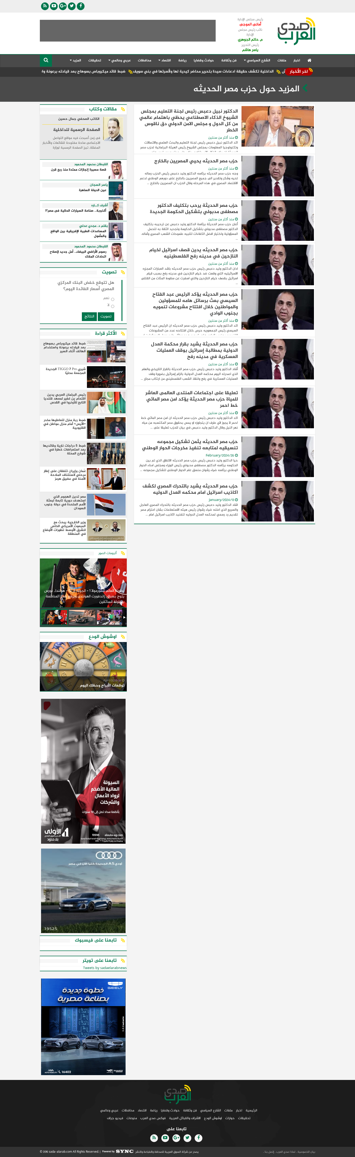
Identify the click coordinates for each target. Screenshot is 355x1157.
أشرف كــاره (99, 205)
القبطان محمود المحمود (91, 164)
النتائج (89, 316)
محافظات (144, 60)
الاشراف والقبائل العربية (185, 1118)
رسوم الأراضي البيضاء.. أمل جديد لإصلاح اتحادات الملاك (78, 254)
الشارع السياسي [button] (258, 60)
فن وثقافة (229, 60)
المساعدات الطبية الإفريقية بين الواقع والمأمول (78, 234)
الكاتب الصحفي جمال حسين (78, 119)
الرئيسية (251, 1110)
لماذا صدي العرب (285, 1152)
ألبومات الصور (108, 553)
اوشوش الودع (213, 1118)
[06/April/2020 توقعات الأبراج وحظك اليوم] (83, 667)
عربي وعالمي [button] (120, 60)
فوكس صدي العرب (153, 1118)
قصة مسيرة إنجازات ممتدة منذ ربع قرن (78, 169)
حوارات (230, 1118)
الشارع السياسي (210, 1110)
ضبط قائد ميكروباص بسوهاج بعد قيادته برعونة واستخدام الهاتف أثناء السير (104, 71)
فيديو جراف (115, 1118)
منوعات (132, 1118)
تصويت (106, 316)
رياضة (182, 60)
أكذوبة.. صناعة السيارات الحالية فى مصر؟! (75, 211)
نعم (106, 299)
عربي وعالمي (109, 1110)
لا (108, 306)
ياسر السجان (99, 185)
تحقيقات (94, 60)
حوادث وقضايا (204, 60)
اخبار (296, 60)
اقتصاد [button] (165, 60)
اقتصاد (142, 1110)
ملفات (281, 60)
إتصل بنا (269, 1152)
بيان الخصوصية (306, 1152)
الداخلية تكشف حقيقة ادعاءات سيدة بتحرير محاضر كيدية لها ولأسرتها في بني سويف (244, 71)
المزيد (76, 60)
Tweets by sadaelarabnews (105, 968)
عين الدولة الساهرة (92, 190)
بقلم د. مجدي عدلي (93, 226)
